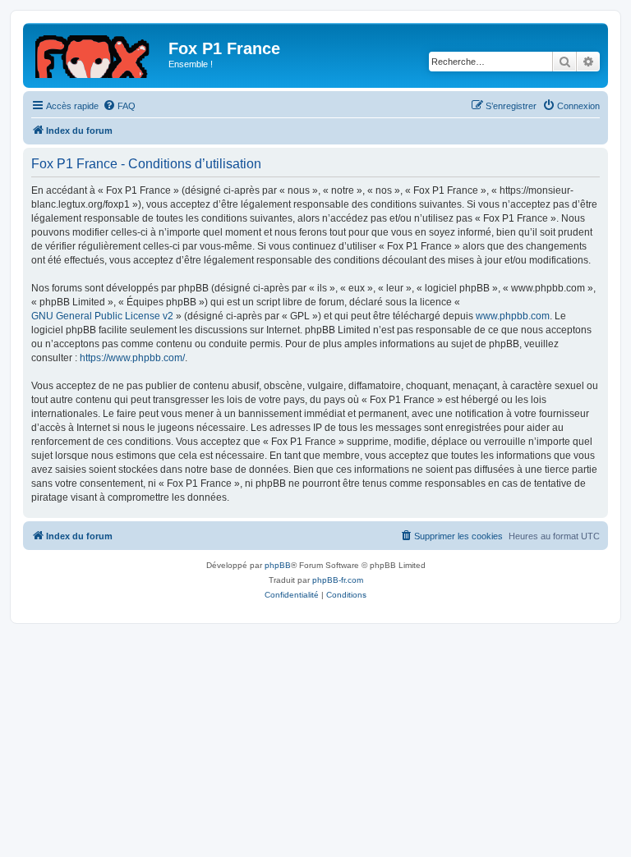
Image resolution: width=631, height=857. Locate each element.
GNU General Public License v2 (102, 316)
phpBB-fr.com (337, 579)
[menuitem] (119, 106)
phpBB (278, 565)
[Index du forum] (97, 53)
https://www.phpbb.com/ (132, 358)
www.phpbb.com (513, 316)
